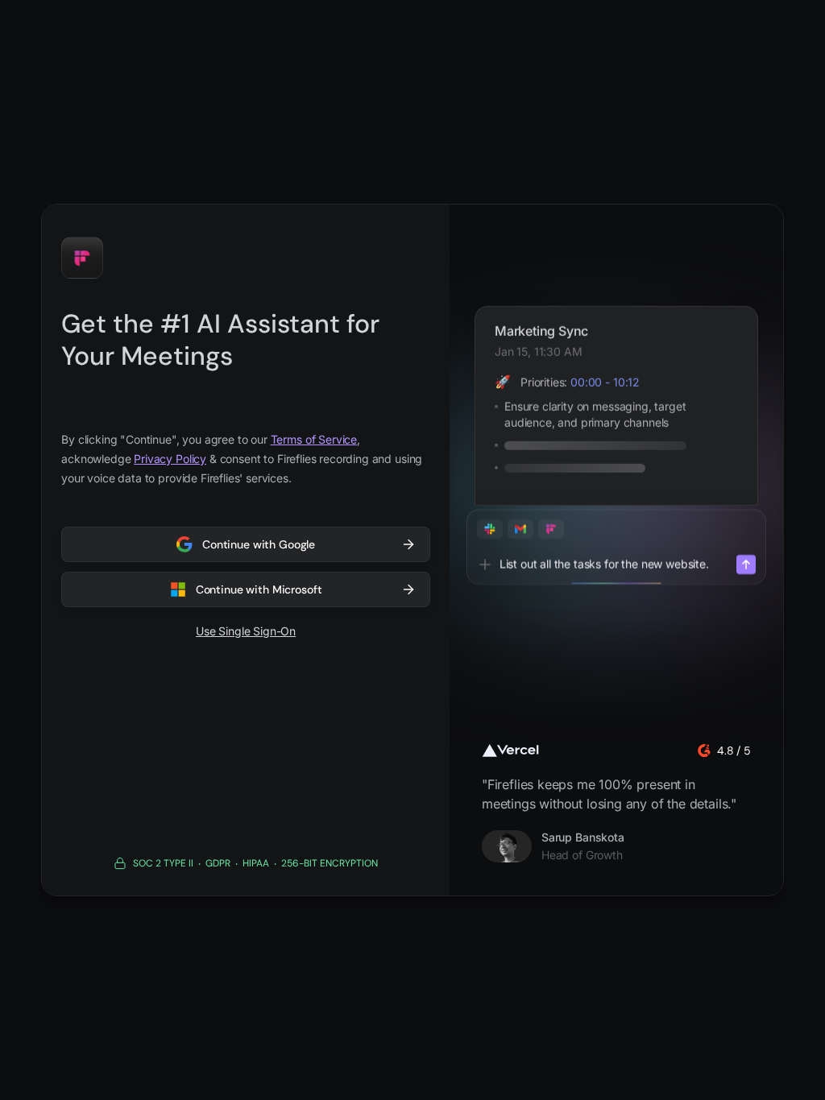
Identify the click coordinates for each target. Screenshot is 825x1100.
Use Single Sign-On (246, 631)
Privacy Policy (170, 458)
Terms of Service (314, 439)
